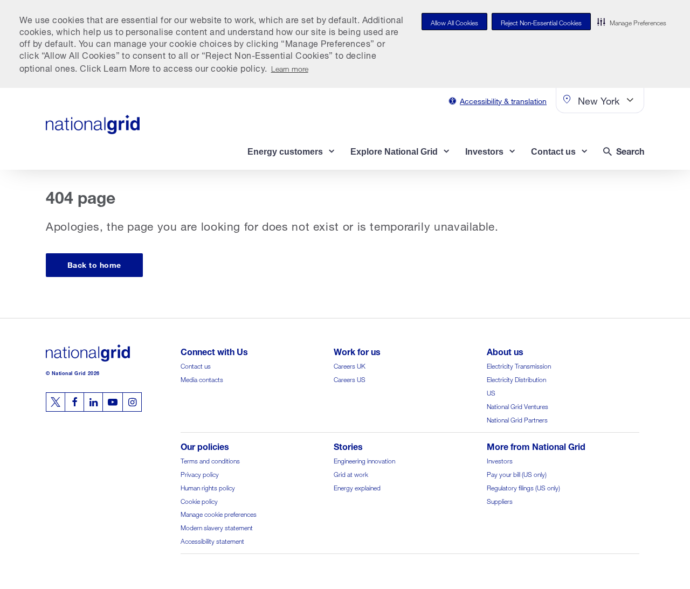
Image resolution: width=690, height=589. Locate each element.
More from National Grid (536, 445)
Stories (348, 445)
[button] (631, 21)
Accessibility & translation (503, 100)
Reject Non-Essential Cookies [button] (541, 22)
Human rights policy (208, 487)
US (491, 392)
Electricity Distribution (516, 378)
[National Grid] (93, 124)
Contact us (196, 365)
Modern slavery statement (217, 527)
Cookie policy (199, 500)
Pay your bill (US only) (517, 473)
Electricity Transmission (519, 365)
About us (505, 350)
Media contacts (202, 378)
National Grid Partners (517, 419)
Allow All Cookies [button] (454, 22)
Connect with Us (214, 350)
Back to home (94, 264)
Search (630, 150)
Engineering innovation (364, 460)
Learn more (289, 67)
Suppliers (500, 500)
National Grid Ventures (517, 405)
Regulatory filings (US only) (523, 487)
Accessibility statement (212, 540)
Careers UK (349, 365)
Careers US (349, 378)
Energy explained (357, 487)
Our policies (205, 445)
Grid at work (351, 473)
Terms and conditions (210, 460)
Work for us (357, 350)
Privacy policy (200, 473)
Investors (500, 460)
